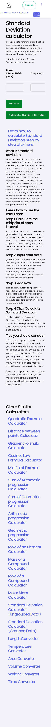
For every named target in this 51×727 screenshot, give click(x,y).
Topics (29, 5)
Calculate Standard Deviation (27, 115)
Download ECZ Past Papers (15, 12)
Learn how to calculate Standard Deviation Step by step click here (25, 138)
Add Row (14, 103)
